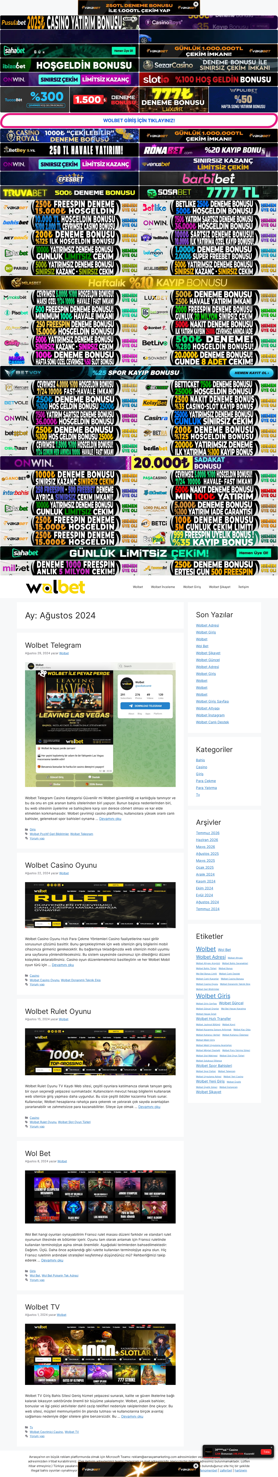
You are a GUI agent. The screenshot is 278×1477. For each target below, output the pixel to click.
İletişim (244, 587)
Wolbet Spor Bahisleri (214, 1065)
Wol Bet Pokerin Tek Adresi (60, 1275)
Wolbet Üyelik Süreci (206, 1087)
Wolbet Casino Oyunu (61, 865)
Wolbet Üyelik (234, 1082)
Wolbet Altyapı (208, 708)
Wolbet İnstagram (210, 715)
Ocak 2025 (205, 867)
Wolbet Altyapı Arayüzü (208, 963)
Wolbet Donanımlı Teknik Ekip (81, 980)
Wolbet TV (42, 1307)
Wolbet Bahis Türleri (206, 968)
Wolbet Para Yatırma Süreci (236, 1050)
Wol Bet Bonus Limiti (206, 973)
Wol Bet (38, 1153)
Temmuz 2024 (208, 909)
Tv (31, 1427)
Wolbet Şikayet (219, 587)
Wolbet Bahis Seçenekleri (235, 963)
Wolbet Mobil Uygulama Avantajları (214, 1045)
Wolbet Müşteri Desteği (208, 1050)
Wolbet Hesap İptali (206, 1014)
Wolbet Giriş (192, 587)
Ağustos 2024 (207, 902)
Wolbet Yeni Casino (233, 1076)
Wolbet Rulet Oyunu (58, 1011)
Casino (34, 975)
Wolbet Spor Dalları (206, 1071)
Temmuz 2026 (208, 833)
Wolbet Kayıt (228, 1024)
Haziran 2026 (207, 840)
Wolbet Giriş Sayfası (212, 701)
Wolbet (138, 587)
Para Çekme (206, 781)
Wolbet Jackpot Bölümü (208, 1024)
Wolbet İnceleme (163, 587)
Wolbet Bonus (226, 968)
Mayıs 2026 (205, 847)
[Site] (69, 207)
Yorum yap (37, 838)
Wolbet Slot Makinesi (207, 1055)
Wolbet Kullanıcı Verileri (208, 1035)
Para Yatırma (206, 788)
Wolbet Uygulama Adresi (208, 1076)
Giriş (33, 829)
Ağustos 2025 (207, 854)
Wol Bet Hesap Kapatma (233, 1008)
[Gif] (139, 283)
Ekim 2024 (204, 888)
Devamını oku (110, 819)
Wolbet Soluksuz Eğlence (209, 1060)
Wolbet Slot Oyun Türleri (74, 1122)
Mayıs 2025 (205, 861)
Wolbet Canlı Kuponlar (207, 978)
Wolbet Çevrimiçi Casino (46, 1431)
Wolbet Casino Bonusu (232, 978)
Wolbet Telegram (53, 645)
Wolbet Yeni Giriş (210, 1081)
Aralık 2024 (205, 874)
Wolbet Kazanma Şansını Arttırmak (213, 1029)
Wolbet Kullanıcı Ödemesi (235, 1035)
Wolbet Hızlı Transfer (213, 1019)
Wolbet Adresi (207, 625)
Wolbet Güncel (208, 660)
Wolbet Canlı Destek (212, 722)
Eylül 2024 (204, 895)
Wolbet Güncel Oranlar (207, 1008)
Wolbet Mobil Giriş (205, 1040)
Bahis (200, 760)
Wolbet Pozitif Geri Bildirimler (49, 834)
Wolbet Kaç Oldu (242, 1029)
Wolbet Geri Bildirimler (207, 989)
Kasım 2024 (206, 881)
